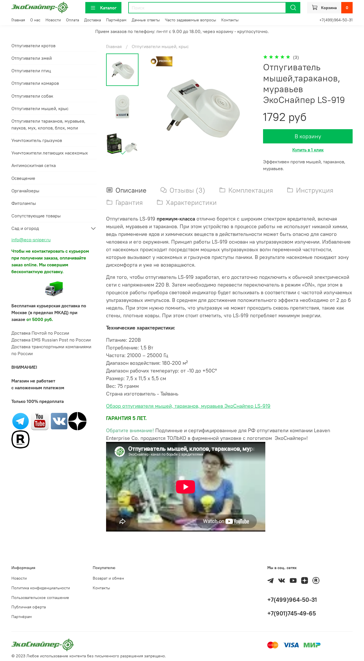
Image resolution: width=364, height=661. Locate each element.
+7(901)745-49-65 (291, 613)
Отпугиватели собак (32, 96)
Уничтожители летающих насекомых (49, 153)
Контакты (230, 19)
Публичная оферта (28, 606)
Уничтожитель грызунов (36, 140)
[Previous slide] (159, 107)
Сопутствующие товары (36, 216)
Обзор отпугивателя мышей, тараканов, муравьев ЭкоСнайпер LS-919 (188, 406)
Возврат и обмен (108, 578)
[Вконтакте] (59, 420)
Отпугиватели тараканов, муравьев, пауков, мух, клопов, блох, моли (48, 124)
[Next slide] (122, 152)
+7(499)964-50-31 (336, 19)
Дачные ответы (146, 19)
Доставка (92, 19)
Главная (18, 19)
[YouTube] (40, 420)
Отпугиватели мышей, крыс (160, 46)
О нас (35, 19)
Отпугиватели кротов (33, 45)
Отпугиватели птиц (31, 70)
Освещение (23, 178)
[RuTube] (20, 439)
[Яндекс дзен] (77, 420)
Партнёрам (116, 19)
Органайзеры (25, 190)
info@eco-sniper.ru (31, 239)
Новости (53, 19)
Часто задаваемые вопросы (190, 19)
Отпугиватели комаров (35, 83)
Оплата (72, 19)
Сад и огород (25, 228)
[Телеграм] (20, 420)
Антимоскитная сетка (33, 165)
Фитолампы (23, 203)
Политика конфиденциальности (40, 587)
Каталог (108, 8)
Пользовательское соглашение (40, 597)
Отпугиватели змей (31, 58)
